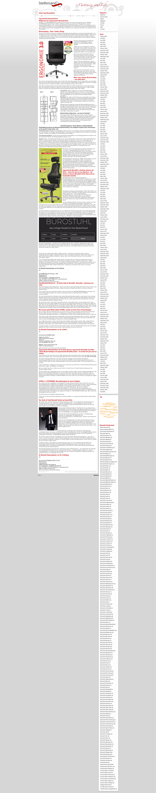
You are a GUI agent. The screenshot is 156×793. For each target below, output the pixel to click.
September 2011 (104, 341)
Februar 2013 (103, 310)
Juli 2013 (102, 302)
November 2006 (104, 383)
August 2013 (103, 300)
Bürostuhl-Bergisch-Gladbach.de (108, 461)
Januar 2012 (103, 332)
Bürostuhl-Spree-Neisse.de (107, 727)
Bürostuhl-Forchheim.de (106, 539)
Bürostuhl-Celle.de (105, 494)
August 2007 (103, 381)
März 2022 (103, 131)
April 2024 (102, 83)
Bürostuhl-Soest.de (105, 715)
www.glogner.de (62, 279)
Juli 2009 (102, 369)
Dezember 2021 (104, 137)
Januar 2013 (103, 312)
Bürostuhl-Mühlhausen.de (107, 632)
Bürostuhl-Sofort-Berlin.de (107, 717)
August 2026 (103, 36)
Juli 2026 (102, 38)
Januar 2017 (103, 231)
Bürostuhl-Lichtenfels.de (106, 608)
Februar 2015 (103, 269)
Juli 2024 (102, 77)
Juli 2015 (102, 259)
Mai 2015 (102, 263)
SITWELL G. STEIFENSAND (81, 43)
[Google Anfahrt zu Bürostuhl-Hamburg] (49, 469)
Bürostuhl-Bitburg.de (105, 478)
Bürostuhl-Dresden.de (106, 516)
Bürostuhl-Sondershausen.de (107, 721)
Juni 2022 (102, 125)
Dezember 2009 (104, 365)
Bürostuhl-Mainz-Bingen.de (107, 620)
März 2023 (103, 107)
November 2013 (104, 296)
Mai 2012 (102, 324)
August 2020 (103, 166)
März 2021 (103, 152)
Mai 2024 (102, 81)
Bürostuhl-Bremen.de (105, 490)
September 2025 (104, 56)
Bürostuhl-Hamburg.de (106, 571)
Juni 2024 (102, 79)
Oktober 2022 (103, 117)
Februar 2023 (103, 109)
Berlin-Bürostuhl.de (105, 427)
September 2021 (104, 141)
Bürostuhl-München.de (106, 634)
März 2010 (103, 363)
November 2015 (104, 253)
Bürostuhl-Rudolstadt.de (106, 689)
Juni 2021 (102, 146)
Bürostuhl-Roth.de (105, 687)
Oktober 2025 (103, 54)
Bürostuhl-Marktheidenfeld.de (107, 624)
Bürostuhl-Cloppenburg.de (107, 502)
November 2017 (104, 219)
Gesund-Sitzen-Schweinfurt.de (108, 778)
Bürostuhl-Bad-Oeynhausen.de (108, 451)
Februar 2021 (103, 154)
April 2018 (102, 213)
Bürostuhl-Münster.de (105, 638)
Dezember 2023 (104, 91)
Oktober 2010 (103, 357)
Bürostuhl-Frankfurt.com (106, 541)
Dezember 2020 (104, 158)
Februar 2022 (103, 133)
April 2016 (102, 243)
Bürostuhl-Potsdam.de (106, 667)
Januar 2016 (103, 249)
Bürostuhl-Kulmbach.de (106, 604)
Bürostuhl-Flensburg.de (106, 537)
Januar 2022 (103, 135)
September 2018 (104, 209)
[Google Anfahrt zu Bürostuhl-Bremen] (49, 281)
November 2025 (104, 52)
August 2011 (103, 343)
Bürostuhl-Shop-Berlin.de (106, 705)
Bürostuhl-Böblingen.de (106, 484)
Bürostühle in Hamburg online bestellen (73, 191)
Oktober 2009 (103, 367)
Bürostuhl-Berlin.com (105, 465)
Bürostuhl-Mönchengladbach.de (108, 630)
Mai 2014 (102, 284)
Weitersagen (94, 471)
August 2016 (103, 235)
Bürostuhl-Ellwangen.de (106, 526)
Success (81, 471)
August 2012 (103, 322)
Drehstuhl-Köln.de (105, 762)
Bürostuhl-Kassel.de (105, 595)
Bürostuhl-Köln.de (104, 602)
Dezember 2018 (104, 202)
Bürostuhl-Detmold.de (105, 512)
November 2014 (104, 276)
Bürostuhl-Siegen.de (105, 713)
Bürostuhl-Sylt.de (104, 732)
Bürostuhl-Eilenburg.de (106, 520)
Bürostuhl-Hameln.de (105, 575)
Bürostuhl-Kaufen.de (105, 598)
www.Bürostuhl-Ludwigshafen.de (108, 788)
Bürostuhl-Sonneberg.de (106, 725)
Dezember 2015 (104, 251)
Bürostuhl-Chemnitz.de (106, 500)
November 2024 (104, 68)
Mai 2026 (102, 42)
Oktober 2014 (103, 278)
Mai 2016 (102, 241)
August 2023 (103, 97)
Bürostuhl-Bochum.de (105, 486)
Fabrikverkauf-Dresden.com (107, 766)
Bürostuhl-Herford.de (105, 579)
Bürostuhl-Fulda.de (105, 553)
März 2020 (103, 176)
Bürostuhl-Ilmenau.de (105, 591)
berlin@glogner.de (48, 345)
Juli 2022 (102, 123)
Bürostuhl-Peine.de (105, 663)
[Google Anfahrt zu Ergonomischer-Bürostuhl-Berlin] (52, 348)
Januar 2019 (103, 200)
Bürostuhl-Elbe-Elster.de (106, 524)
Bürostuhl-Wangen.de (105, 740)
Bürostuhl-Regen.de (105, 677)
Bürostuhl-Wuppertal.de (106, 752)
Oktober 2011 (103, 339)
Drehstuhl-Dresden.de (106, 758)
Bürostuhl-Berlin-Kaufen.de (107, 463)
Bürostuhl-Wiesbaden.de (106, 746)
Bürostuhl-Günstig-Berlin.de (107, 565)
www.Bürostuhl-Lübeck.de (107, 786)
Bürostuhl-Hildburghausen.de (107, 583)
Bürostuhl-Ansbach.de (106, 445)
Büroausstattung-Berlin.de (107, 429)
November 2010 (104, 355)
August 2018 (103, 211)
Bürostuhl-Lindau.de (105, 610)
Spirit (101, 27)
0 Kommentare (87, 471)
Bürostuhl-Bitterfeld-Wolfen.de (108, 482)
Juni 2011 (102, 345)
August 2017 (103, 221)
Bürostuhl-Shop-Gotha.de (106, 709)
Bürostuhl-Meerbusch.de (106, 626)
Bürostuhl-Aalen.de (105, 433)
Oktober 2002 (103, 389)
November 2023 (104, 93)
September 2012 (104, 320)
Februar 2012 (103, 330)
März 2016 (103, 245)
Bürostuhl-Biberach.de (106, 472)
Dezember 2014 (104, 274)
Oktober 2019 (103, 186)
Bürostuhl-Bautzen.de (105, 457)
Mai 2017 (102, 225)
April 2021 (102, 150)
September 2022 (104, 119)
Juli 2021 (102, 144)
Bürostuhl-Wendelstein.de (107, 744)
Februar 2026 (103, 48)
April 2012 (102, 326)
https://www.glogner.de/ (50, 344)
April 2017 (102, 227)
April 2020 (102, 174)
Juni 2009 (102, 371)
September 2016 (104, 233)
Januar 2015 (103, 271)
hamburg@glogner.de (49, 468)
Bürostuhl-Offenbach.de (106, 652)
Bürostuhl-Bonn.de (105, 488)
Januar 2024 (103, 89)
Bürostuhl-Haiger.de (105, 569)
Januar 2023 (103, 111)
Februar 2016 (103, 247)
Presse (102, 25)
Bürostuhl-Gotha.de (105, 559)
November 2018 (104, 204)
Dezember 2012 (104, 314)
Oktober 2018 (103, 206)
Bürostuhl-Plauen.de (105, 665)
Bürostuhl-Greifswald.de (106, 563)
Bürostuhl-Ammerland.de (106, 443)
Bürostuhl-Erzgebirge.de (106, 535)
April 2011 (102, 349)
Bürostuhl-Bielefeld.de (106, 474)
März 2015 (103, 267)
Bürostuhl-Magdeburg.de (106, 616)
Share (39, 475)
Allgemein (71, 471)
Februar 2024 (103, 87)
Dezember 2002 (104, 385)
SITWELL (62, 310)
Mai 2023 (102, 103)
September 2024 (104, 72)
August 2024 (103, 74)
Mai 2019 (102, 194)
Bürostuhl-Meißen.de (105, 628)
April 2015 (102, 265)
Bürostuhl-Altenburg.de (106, 437)
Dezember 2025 (104, 50)
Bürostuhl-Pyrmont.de (105, 669)
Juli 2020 (102, 168)
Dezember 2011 (104, 334)
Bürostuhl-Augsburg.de (106, 449)
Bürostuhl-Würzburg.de (106, 754)
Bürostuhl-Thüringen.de (106, 734)
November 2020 (104, 160)
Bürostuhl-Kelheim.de (105, 600)
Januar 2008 (103, 377)
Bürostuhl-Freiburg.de (106, 545)
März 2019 (103, 198)
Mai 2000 (102, 391)
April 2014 (102, 286)
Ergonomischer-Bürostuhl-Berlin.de (49, 350)
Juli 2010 (102, 361)
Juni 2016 (102, 239)
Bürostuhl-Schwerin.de (106, 703)
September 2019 (104, 188)
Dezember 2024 (104, 66)
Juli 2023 (102, 99)
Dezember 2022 (104, 113)
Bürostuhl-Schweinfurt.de (106, 701)
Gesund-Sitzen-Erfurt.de (106, 772)
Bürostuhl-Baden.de (105, 453)
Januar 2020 (103, 180)
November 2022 (104, 115)
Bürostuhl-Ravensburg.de (106, 671)
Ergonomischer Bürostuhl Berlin (48, 19)
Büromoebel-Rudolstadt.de (107, 431)
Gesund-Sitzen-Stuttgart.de (107, 782)
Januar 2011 (103, 353)
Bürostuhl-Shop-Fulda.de (106, 707)
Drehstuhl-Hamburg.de (106, 760)
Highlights (76, 471)
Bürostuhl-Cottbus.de (105, 504)
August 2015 (103, 257)
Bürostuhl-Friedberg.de (106, 551)
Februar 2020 (103, 178)
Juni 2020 (102, 170)
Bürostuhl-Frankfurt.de (106, 543)
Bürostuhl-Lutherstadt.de (106, 614)
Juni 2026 (102, 40)
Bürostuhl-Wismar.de (105, 748)
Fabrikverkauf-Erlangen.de (107, 768)
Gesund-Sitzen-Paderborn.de (107, 776)
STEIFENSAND (78, 216)
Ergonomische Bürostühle (107, 764)
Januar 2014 (103, 292)
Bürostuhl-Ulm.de (104, 736)
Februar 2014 (103, 290)
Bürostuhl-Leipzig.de (105, 606)
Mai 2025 (102, 60)
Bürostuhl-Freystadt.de (106, 549)
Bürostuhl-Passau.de (105, 660)
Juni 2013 (102, 304)
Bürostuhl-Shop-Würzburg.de (107, 711)
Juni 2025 (102, 58)
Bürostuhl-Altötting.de (105, 439)
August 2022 (103, 121)
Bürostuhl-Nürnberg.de (106, 646)
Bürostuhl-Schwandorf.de (106, 699)
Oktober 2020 (103, 162)
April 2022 (102, 129)
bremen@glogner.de (48, 280)
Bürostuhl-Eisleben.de (106, 522)
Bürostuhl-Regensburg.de (107, 679)
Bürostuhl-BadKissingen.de (107, 455)
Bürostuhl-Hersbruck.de (106, 581)
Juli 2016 (102, 237)
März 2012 (103, 328)
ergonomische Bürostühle (80, 350)
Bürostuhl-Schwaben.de (106, 697)
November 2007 (104, 379)
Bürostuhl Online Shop (75, 150)
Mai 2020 (102, 172)
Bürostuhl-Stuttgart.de (106, 730)
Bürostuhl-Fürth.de (105, 555)
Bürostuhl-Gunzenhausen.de (107, 567)
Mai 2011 (102, 347)
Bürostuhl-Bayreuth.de (106, 459)
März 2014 (103, 288)
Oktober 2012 (103, 318)
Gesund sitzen (104, 16)
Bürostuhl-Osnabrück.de (106, 656)
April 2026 (102, 44)
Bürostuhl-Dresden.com (106, 514)
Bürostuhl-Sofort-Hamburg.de (107, 719)
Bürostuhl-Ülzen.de (105, 738)
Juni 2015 (102, 261)
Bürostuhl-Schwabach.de (106, 693)
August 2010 (103, 359)
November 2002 (104, 387)
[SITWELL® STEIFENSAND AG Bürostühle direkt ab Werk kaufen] (50, 4)
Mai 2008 (102, 373)
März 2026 (103, 46)
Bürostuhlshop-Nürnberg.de (107, 756)
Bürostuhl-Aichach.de (105, 435)
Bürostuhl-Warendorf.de (106, 742)
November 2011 (104, 336)
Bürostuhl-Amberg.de (105, 441)
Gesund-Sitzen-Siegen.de (107, 780)
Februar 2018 (103, 215)
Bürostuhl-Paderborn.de (106, 658)
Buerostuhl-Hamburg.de (82, 40)
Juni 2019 (102, 192)
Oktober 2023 (103, 95)
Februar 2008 (103, 375)
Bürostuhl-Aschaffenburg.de (107, 447)
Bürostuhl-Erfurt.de (105, 530)
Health (102, 18)
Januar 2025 (103, 64)
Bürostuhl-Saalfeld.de (105, 691)
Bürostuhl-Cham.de (105, 498)
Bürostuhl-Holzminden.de (106, 587)
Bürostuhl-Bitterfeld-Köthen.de (108, 480)
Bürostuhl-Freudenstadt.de (107, 547)
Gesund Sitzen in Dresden (107, 770)
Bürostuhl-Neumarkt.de (106, 642)
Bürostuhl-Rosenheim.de (106, 683)
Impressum (96, 475)
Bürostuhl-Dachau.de (105, 508)
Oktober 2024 (103, 70)
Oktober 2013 (103, 298)
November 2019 (104, 184)
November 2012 (104, 316)
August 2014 (103, 280)
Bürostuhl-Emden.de (105, 528)
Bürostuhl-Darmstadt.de (106, 510)
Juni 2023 (102, 101)
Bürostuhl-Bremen (77, 148)
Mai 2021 (102, 148)
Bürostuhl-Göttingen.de (106, 561)
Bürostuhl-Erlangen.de (106, 533)
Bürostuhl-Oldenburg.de (106, 654)
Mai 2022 (102, 127)
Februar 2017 (103, 229)
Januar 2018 (103, 217)
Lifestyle (102, 23)
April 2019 (102, 196)
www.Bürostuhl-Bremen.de (47, 283)
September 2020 (104, 164)
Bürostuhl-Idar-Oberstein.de (107, 589)
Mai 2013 (102, 306)
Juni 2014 (102, 282)
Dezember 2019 (104, 182)
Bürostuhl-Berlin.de (105, 468)
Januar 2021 (103, 156)
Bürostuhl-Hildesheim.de (106, 585)
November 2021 (104, 139)
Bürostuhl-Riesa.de (105, 681)
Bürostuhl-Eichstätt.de (106, 518)
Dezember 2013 (104, 294)
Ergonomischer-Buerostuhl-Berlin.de (74, 164)
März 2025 (103, 62)
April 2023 (102, 105)
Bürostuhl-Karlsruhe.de (106, 593)
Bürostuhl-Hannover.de (106, 577)
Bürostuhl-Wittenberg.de (106, 750)
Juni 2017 (102, 223)
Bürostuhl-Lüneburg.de (106, 612)
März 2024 (103, 85)
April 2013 (102, 308)
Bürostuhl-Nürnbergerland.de (107, 650)
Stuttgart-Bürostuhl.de (106, 784)
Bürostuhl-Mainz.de (105, 622)
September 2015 (104, 255)
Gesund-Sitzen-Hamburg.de (107, 774)
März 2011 (103, 351)
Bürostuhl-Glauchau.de (106, 557)
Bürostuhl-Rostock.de (105, 685)
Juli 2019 (102, 190)
